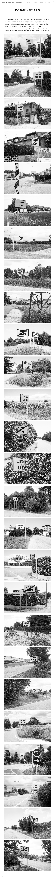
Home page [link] (27, 2)
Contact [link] (41, 2)
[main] (27, 9)
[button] (53, 2)
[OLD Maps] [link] (47, 2)
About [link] (35, 2)
